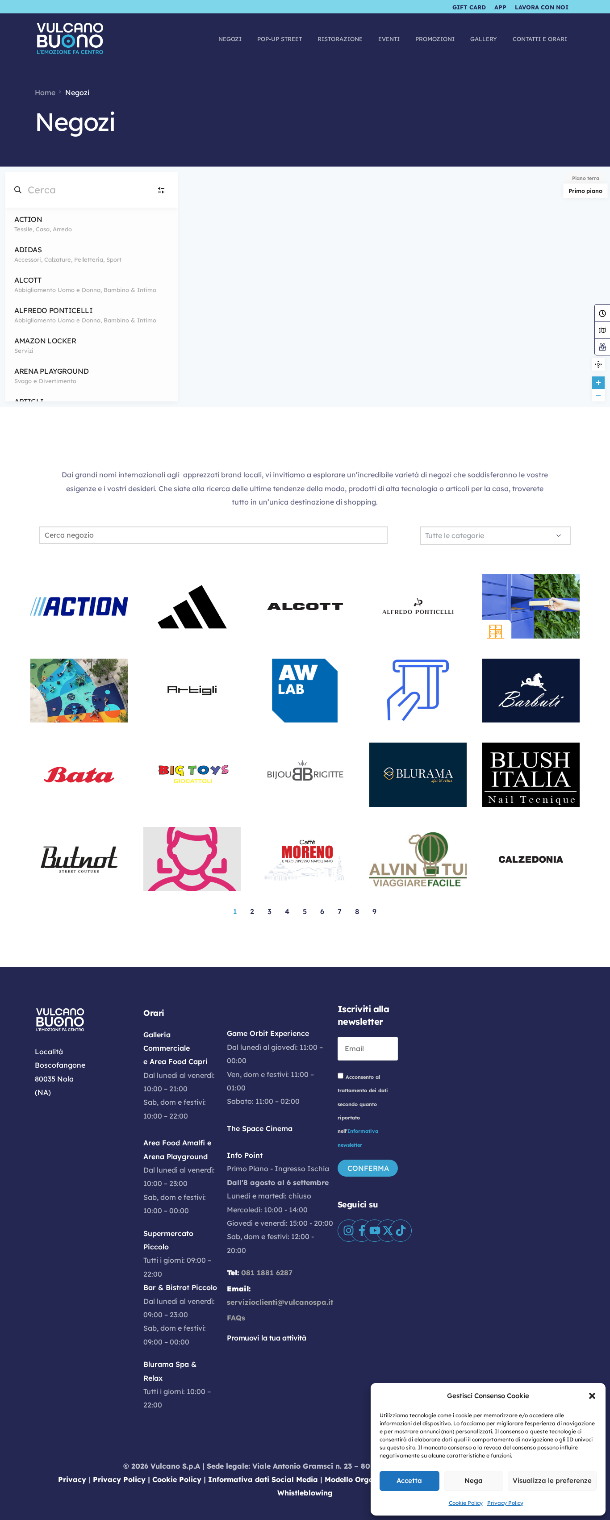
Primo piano (585, 190)
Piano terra (585, 178)
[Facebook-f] (362, 1230)
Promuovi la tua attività (266, 1337)
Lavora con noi (541, 7)
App (500, 7)
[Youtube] (374, 1230)
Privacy (72, 1479)
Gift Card (469, 7)
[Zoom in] (598, 382)
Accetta (409, 1480)
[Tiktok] (400, 1230)
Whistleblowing (305, 1492)
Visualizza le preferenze (552, 1480)
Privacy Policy (505, 1502)
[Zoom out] (598, 395)
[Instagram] (349, 1230)
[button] (592, 1395)
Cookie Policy (466, 1502)
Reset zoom (598, 364)
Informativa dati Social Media (263, 1479)
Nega (473, 1480)
